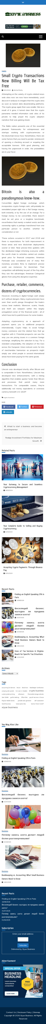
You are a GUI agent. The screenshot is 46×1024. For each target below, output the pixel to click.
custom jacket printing (8, 694)
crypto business (9, 397)
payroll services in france (36, 697)
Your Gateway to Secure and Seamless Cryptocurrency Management (23, 486)
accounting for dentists (8, 687)
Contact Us (11, 1012)
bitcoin (19, 687)
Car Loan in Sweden (21, 691)
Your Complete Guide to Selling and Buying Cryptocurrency (23, 527)
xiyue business (10, 707)
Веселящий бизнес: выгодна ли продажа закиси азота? (29, 611)
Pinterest (38, 406)
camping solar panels (8, 691)
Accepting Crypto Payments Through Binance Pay (23, 569)
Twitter (23, 406)
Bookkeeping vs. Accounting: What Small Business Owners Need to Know (29, 639)
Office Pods (24, 697)
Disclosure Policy (24, 1012)
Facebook (9, 406)
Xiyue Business (28, 949)
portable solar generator (24, 700)
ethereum (21, 694)
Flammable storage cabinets (36, 694)
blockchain (25, 687)
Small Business (6, 704)
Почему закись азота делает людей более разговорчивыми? (29, 625)
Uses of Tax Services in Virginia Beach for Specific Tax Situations (29, 652)
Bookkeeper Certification (37, 687)
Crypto (4, 71)
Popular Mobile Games (8, 700)
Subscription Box (21, 704)
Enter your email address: (23, 941)
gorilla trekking (14, 697)
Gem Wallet (5, 697)
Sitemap (36, 1012)
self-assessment (39, 700)
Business (5, 754)
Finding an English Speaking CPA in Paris (29, 596)
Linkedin (8, 412)
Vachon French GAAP (37, 704)
